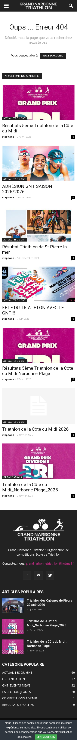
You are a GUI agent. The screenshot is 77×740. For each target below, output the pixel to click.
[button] (71, 6)
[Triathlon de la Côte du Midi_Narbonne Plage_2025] (38, 461)
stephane (8, 136)
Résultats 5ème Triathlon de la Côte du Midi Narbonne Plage (37, 371)
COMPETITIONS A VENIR (19, 698)
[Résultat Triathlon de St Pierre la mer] (38, 224)
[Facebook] (27, 575)
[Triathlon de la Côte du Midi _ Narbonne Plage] (13, 646)
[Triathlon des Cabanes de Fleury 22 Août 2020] (13, 605)
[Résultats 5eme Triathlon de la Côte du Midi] (38, 102)
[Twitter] (50, 575)
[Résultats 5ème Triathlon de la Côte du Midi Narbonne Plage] (38, 345)
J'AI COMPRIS (46, 737)
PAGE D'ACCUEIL (53, 55)
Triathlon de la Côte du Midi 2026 (35, 429)
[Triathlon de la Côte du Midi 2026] (38, 406)
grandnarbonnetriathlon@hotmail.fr (50, 563)
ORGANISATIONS (12, 477)
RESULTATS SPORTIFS (18, 705)
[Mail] (38, 575)
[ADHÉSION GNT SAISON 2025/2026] (38, 163)
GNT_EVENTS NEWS (16, 685)
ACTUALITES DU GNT (14, 118)
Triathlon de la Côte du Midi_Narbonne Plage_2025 (30, 487)
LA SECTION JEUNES (16, 692)
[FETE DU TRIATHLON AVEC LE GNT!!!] (38, 284)
